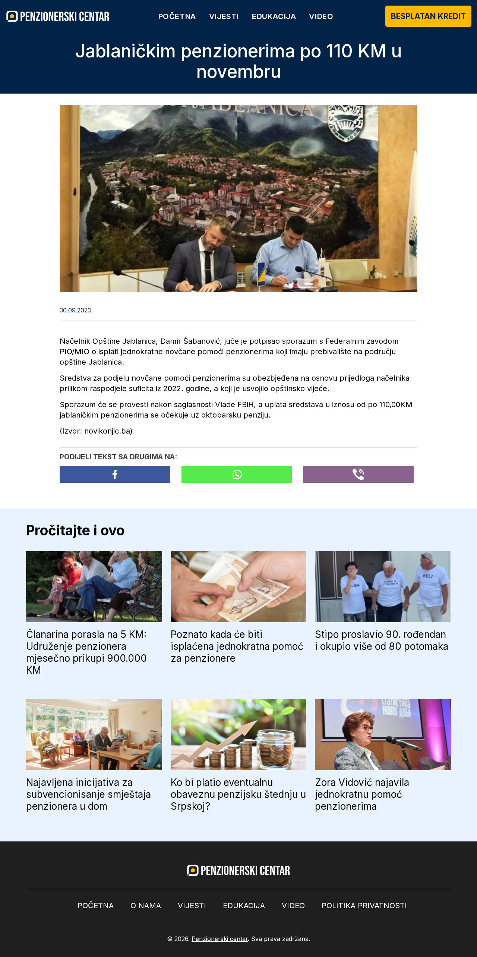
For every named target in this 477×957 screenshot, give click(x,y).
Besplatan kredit (428, 16)
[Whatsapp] (236, 474)
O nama (145, 905)
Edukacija (274, 16)
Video (321, 16)
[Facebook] (115, 474)
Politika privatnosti (364, 905)
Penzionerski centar (220, 938)
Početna (177, 16)
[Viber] (358, 474)
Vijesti (224, 16)
